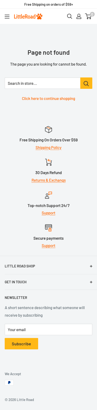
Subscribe (21, 343)
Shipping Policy (48, 147)
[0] (88, 16)
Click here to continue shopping (48, 98)
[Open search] (69, 16)
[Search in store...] (86, 83)
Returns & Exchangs (49, 180)
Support (48, 212)
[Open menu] (7, 16)
